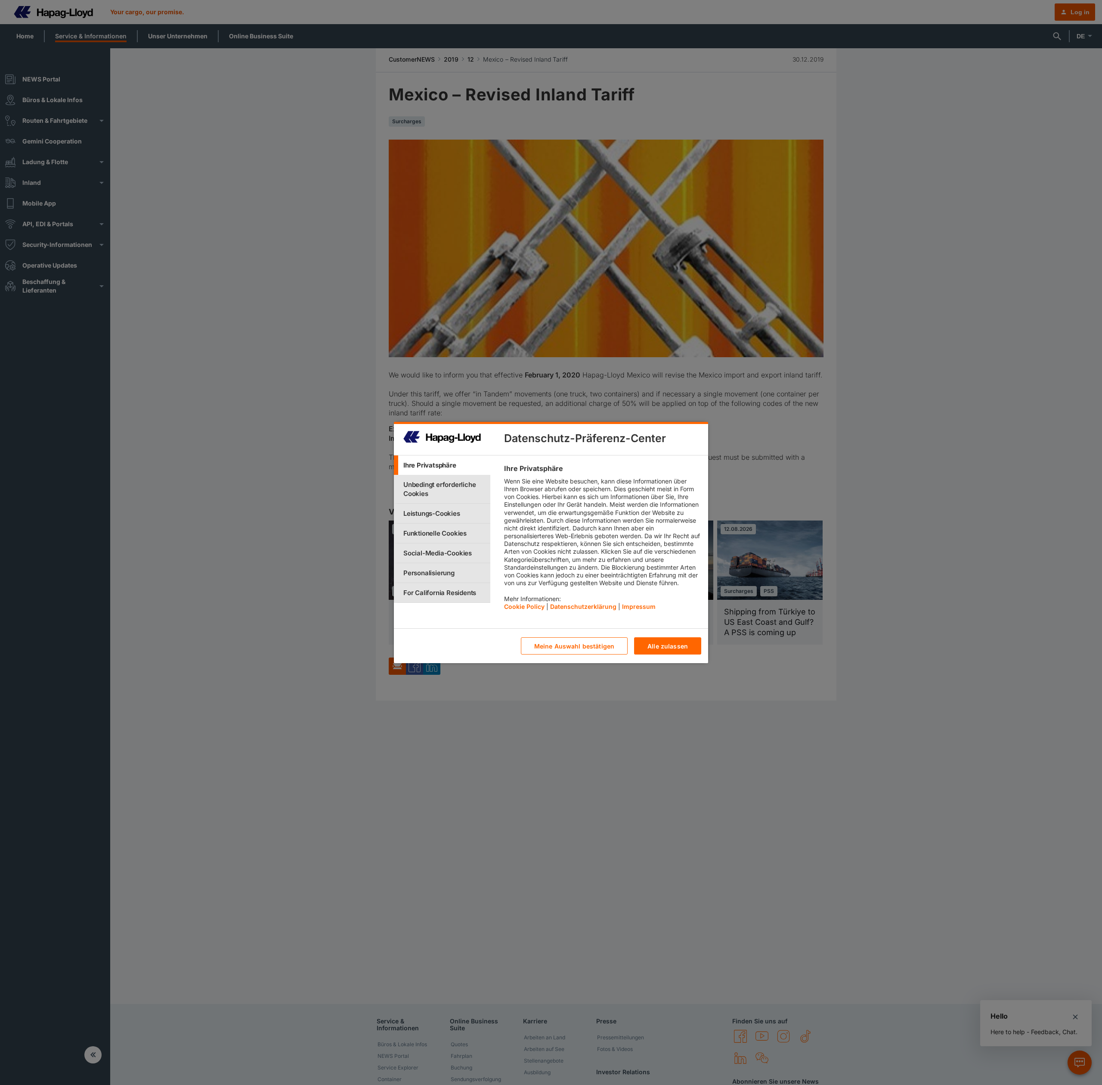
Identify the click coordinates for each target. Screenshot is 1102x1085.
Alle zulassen (667, 646)
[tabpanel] (602, 539)
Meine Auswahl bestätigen (574, 646)
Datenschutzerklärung (583, 606)
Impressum (639, 606)
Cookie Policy (524, 606)
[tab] (442, 465)
